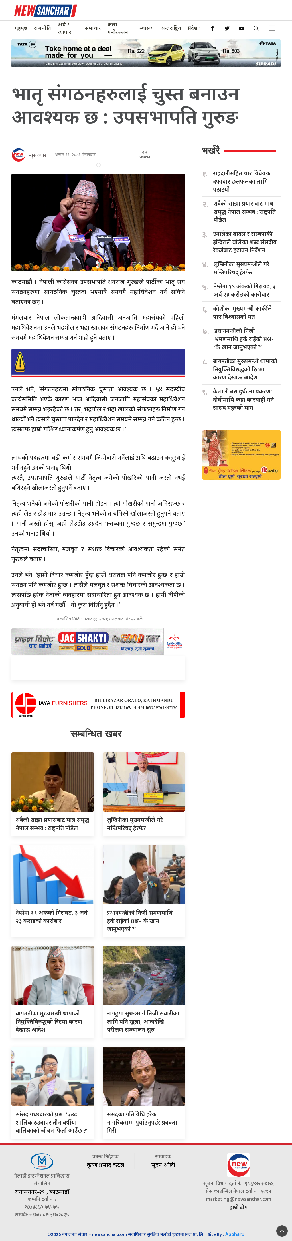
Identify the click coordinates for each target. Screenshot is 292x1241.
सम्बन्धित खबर (96, 733)
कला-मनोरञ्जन (118, 28)
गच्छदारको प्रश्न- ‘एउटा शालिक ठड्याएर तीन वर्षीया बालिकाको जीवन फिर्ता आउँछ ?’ (51, 1122)
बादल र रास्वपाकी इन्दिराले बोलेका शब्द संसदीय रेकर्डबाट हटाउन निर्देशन (245, 242)
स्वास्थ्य (146, 27)
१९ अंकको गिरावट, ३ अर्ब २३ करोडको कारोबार (245, 290)
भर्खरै (211, 150)
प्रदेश (193, 27)
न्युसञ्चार (37, 155)
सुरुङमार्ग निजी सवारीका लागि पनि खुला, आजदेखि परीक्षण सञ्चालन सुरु (143, 1021)
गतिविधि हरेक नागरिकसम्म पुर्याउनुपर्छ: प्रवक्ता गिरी (142, 1122)
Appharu (234, 1234)
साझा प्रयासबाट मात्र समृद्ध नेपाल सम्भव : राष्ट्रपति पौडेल (245, 212)
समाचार (93, 27)
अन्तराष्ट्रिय (171, 27)
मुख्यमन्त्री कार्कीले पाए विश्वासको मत (242, 313)
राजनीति (42, 27)
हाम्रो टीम (239, 1207)
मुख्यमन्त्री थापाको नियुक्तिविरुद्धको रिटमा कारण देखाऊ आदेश (49, 1021)
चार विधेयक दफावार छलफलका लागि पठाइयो (241, 181)
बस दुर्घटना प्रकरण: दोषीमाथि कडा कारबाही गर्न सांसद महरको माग (243, 399)
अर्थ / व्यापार (64, 28)
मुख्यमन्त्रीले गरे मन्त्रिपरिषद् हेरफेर (241, 268)
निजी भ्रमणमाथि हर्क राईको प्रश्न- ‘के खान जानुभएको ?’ (140, 921)
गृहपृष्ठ (21, 27)
